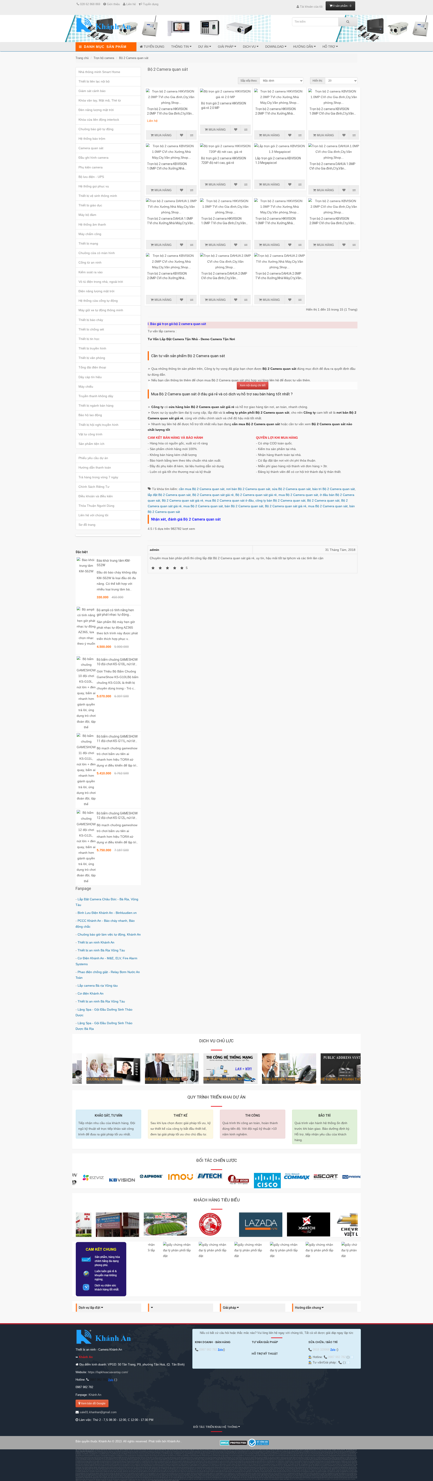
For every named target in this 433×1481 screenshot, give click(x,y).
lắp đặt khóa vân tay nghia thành (83, 1465)
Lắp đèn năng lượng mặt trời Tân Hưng (173, 1457)
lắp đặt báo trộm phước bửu (237, 1464)
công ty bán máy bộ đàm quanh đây (279, 1470)
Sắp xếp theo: (248, 80)
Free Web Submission (275, 1479)
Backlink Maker (345, 1479)
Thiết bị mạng (88, 243)
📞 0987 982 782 (206, 1349)
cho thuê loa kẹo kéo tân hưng (325, 1451)
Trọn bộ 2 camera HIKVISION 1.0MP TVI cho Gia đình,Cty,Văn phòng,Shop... (223, 223)
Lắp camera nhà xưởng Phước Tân (263, 1457)
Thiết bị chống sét (91, 329)
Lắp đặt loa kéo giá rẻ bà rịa (310, 1457)
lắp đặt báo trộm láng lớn (226, 1464)
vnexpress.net (144, 1480)
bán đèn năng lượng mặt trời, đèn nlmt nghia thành (193, 1468)
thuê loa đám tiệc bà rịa (343, 1452)
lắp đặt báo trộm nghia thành (89, 1464)
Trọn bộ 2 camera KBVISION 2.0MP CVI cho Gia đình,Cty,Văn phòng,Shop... (331, 223)
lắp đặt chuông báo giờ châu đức (105, 1475)
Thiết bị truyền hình (92, 348)
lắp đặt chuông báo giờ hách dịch (155, 1475)
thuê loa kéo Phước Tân (134, 1452)
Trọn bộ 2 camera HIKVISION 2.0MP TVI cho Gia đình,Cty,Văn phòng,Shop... (169, 113)
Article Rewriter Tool (328, 1479)
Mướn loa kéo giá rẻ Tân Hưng (319, 1455)
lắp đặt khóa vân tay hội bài (209, 1465)
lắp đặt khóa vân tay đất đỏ (176, 1465)
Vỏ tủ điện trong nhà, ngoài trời (100, 281)
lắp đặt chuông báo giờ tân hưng (180, 1475)
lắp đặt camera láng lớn (242, 1463)
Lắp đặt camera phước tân (98, 1457)
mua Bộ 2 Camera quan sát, (299, 495)
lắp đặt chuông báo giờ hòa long (217, 1475)
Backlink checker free (294, 1479)
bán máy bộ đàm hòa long (131, 1470)
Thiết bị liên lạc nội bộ (94, 81)
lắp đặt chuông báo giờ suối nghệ (302, 1475)
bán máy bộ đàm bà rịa (310, 1469)
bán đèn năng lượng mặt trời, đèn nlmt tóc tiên (123, 1469)
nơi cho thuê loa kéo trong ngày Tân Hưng (255, 1452)
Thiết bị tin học (88, 339)
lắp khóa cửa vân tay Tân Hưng (124, 1458)
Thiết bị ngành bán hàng (95, 405)
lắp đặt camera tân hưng (140, 1463)
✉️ (352, 1357)
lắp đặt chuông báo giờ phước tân (168, 1475)
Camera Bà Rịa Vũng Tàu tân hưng (211, 1458)
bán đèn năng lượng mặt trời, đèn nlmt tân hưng (247, 1468)
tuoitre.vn (139, 1480)
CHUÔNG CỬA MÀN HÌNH (90, 1079)
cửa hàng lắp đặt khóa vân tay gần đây (291, 1465)
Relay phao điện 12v (288, 1451)
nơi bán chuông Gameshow (174, 1451)
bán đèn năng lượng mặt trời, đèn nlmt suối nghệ (141, 1469)
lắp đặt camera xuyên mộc (262, 1463)
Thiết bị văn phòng (91, 358)
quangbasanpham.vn (124, 1480)
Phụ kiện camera (90, 167)
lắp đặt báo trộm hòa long (149, 1464)
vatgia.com (78, 1480)
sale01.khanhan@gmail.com (98, 1412)
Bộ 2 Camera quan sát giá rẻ (213, 495)
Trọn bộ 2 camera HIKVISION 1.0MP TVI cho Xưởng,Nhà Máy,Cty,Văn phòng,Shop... (275, 223)
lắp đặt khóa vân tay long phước (165, 1465)
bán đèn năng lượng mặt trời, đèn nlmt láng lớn (159, 1469)
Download (275, 46)
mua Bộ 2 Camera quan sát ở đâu (229, 500)
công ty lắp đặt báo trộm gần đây (281, 1464)
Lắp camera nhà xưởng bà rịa (275, 1457)
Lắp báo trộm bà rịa (162, 1457)
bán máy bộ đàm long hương (121, 1470)
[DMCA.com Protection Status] (233, 1442)
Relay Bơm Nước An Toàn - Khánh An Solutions (250, 1451)
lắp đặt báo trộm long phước (160, 1464)
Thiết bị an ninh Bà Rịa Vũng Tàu (101, 950)
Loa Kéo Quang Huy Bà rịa (90, 1452)
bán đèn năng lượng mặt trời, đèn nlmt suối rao (213, 1469)
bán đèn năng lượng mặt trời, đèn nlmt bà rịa (122, 1468)
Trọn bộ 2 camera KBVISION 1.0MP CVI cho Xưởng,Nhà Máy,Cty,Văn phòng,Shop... (167, 168)
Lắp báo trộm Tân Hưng (145, 1457)
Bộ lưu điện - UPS (91, 177)
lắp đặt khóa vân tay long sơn (129, 1465)
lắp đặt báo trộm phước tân (110, 1464)
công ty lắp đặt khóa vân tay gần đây (305, 1465)
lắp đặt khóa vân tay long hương (141, 1465)
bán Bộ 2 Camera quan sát (244, 506)
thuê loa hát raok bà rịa (207, 1452)
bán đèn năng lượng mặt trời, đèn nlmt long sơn (265, 1468)
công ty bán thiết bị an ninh (305, 1470)
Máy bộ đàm (87, 215)
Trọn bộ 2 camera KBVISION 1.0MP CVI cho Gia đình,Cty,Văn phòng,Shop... (331, 113)
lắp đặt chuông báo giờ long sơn (192, 1475)
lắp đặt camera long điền (197, 1463)
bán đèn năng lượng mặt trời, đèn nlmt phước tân (229, 1468)
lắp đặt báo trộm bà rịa (331, 1463)
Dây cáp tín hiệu (90, 377)
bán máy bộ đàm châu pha (340, 1469)
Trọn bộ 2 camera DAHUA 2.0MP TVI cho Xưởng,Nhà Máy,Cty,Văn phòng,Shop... (278, 278)
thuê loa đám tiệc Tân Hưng (323, 1452)
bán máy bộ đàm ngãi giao (330, 1469)
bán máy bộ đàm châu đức (320, 1469)
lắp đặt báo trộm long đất (188, 1464)
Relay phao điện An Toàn (272, 1451)
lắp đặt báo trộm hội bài (198, 1464)
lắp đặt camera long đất (206, 1463)
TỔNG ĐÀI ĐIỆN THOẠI (264, 1079)
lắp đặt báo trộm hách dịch (100, 1464)
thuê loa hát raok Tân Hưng (186, 1452)
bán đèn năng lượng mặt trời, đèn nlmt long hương (283, 1468)
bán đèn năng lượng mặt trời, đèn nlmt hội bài (107, 1469)
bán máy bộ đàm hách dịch (80, 1470)
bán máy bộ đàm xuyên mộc (231, 1470)
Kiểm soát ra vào (90, 272)
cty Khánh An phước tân (331, 1470)
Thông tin (180, 46)
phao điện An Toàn (281, 1451)
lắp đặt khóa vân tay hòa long (153, 1465)
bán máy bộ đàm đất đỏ (152, 1470)
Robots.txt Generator (351, 1479)
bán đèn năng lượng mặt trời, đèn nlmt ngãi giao (157, 1468)
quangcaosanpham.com (133, 1480)
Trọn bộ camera (104, 58)
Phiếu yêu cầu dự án (93, 458)
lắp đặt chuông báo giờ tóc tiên (289, 1475)
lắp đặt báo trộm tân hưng (119, 1464)
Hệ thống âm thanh (92, 224)
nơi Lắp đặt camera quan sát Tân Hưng (323, 1457)
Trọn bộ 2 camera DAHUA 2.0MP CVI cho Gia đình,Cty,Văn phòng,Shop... (224, 278)
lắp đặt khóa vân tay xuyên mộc (266, 1465)
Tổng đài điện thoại (92, 367)
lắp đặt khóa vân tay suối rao (278, 1465)
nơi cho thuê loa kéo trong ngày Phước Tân (271, 1452)
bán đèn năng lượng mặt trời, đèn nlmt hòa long (301, 1468)
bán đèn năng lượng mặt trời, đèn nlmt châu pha (175, 1468)
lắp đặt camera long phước (179, 1463)
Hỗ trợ (329, 46)
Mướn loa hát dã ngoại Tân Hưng (152, 1452)
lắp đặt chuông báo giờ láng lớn (314, 1475)
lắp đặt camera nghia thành (111, 1463)
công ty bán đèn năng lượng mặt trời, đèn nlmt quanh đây (273, 1469)
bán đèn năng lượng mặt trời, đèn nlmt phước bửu (177, 1469)
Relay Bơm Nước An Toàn (263, 1451)
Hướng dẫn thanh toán (94, 467)
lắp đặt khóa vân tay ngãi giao (342, 1464)
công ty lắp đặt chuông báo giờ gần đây (100, 1476)
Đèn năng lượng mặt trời (96, 110)
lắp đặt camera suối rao (271, 1463)
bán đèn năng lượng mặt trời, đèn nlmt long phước (319, 1468)
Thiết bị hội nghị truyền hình (98, 425)
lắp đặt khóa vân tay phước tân (107, 1465)
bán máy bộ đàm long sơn (111, 1470)
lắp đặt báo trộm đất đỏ (170, 1464)
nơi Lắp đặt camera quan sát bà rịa (221, 1459)
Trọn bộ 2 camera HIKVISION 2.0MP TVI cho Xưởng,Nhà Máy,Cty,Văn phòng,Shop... (275, 113)
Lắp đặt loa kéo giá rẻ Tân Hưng (286, 1457)
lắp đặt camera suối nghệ (233, 1463)
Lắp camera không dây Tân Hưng (214, 1457)
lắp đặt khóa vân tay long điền (187, 1465)
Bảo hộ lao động (90, 415)
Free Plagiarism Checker (320, 1479)
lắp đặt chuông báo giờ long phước (230, 1475)
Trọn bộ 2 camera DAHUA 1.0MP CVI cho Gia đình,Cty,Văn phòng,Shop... (332, 168)
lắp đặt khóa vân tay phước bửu (254, 1465)
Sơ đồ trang (86, 524)
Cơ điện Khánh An (91, 993)
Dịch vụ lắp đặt (90, 1307)
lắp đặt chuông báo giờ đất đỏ (242, 1475)
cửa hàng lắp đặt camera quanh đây (320, 1463)
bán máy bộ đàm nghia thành (351, 1469)
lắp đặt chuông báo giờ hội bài (278, 1475)
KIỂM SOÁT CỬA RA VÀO (148, 1079)
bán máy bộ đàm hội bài (181, 1470)
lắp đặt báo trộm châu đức (340, 1463)
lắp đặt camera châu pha (101, 1463)
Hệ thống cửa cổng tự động (98, 300)
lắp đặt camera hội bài (215, 1463)
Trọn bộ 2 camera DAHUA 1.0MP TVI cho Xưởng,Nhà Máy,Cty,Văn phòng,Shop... (170, 223)
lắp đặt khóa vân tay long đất (198, 1465)
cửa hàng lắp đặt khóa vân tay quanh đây (334, 1465)
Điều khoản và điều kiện (95, 496)
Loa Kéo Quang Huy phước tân (104, 1453)
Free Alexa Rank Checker (336, 1479)
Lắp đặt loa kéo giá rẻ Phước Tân (299, 1457)
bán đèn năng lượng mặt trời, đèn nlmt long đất (89, 1469)
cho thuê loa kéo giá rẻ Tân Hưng (217, 1452)
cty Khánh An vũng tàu (322, 1470)
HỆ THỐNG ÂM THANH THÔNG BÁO (332, 1079)
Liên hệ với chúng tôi (93, 515)
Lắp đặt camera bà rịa (79, 1457)
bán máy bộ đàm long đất (171, 1470)
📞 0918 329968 (319, 1349)
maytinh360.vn (98, 1480)
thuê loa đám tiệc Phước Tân (334, 1452)
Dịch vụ (250, 46)
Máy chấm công (89, 234)
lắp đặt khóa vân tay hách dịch (95, 1465)
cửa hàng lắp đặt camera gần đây (282, 1463)
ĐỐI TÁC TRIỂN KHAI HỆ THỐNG (215, 1427)
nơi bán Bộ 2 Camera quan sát (248, 489)
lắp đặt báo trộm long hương (140, 1464)
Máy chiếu (85, 386)
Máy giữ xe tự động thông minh (100, 310)
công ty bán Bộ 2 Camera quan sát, (281, 500)
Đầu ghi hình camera (93, 157)
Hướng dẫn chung (308, 1307)
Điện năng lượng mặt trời (96, 291)
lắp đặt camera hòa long (169, 1463)
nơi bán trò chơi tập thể (201, 1451)
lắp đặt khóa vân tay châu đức (330, 1464)
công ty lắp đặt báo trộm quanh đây (294, 1464)
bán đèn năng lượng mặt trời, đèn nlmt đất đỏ (337, 1468)
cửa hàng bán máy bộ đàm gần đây (252, 1470)
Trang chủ (82, 58)
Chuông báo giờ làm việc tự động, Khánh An (109, 934)
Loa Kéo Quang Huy (305, 1451)
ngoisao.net (149, 1480)
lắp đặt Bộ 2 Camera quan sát (169, 495)
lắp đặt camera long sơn (149, 1463)
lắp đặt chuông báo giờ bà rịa (348, 1465)
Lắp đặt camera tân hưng (88, 1457)
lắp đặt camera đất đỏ (188, 1463)
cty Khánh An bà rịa (314, 1470)
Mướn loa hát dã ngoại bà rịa (176, 1452)
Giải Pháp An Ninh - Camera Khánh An (89, 1471)
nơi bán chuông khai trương (192, 1451)
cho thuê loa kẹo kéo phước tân (337, 1451)
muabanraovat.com (91, 1480)
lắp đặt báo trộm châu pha (104, 1473)
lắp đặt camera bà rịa (100, 1471)
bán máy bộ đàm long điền (161, 1470)
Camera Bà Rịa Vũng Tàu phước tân (198, 1458)
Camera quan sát (90, 148)
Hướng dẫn (303, 46)
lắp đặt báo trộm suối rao (257, 1464)
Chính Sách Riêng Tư (93, 486)
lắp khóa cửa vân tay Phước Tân (136, 1458)
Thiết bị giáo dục (90, 205)
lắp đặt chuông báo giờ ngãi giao (117, 1475)
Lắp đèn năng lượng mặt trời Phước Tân (188, 1457)
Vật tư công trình (90, 434)
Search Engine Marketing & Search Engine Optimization (162, 1480)
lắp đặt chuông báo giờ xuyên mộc (339, 1475)
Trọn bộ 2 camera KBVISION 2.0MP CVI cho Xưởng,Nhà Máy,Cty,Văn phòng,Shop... (167, 278)
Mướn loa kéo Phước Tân (108, 1452)
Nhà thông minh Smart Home (99, 72)
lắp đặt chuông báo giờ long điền (254, 1475)
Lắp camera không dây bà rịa (238, 1457)
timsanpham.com (117, 1480)
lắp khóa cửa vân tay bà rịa (147, 1458)
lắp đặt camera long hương (159, 1463)
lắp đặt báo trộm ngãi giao (350, 1463)
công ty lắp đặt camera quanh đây (307, 1463)
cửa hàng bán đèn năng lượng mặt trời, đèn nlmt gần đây (232, 1469)
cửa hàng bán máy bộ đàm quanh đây (293, 1470)
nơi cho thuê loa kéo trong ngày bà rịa (286, 1452)
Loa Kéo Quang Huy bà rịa (93, 1453)
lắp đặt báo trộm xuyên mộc (247, 1464)
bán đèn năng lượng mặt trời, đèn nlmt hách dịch (211, 1468)
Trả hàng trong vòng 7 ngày (98, 477)
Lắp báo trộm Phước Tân (154, 1457)
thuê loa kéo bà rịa (142, 1452)
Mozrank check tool (311, 1479)
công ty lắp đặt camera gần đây (294, 1463)
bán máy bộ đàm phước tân (91, 1470)
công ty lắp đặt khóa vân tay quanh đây (319, 1465)
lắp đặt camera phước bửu (252, 1463)
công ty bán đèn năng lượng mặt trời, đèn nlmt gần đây (253, 1469)
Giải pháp (226, 46)
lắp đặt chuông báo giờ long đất (266, 1475)
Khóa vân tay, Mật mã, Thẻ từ (99, 100)
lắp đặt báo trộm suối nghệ (217, 1464)
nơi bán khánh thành (183, 1451)
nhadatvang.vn (104, 1480)
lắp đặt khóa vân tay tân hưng (118, 1465)
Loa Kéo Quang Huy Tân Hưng (349, 1451)
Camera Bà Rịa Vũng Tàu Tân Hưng (109, 1457)
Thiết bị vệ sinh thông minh (97, 196)
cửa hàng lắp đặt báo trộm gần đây (268, 1464)
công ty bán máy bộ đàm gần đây (266, 1470)
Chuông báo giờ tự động (95, 129)
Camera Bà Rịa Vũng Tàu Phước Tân (122, 1457)
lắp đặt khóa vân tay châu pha (97, 1474)
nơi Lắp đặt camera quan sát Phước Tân (337, 1457)
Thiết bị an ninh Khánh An (96, 942)
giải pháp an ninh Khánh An (349, 1470)
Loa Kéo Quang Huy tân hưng (115, 1453)
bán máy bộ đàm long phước (142, 1470)
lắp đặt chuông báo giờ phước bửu (326, 1475)
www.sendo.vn (85, 1480)
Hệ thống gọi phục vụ (93, 186)
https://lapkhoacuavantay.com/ (108, 1372)
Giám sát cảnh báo (92, 91)
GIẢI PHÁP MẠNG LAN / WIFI (209, 1079)
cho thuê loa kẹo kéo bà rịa (315, 1451)
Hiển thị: (318, 80)
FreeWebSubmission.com (303, 1479)
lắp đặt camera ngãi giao (92, 1463)
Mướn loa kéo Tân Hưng (99, 1452)
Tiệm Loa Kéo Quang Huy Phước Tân (331, 1455)
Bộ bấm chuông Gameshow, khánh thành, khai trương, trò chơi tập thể (106, 1451)
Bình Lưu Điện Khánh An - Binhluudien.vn (107, 913)
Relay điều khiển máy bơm (297, 1451)
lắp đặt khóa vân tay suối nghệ (231, 1465)
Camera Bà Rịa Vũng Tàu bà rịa (186, 1458)
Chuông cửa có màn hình (96, 253)
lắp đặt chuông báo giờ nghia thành (142, 1475)
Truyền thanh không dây (95, 396)
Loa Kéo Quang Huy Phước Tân (178, 1453)
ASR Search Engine (175, 1480)
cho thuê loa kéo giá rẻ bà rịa (242, 1452)
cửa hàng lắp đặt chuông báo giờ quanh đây (106, 1468)
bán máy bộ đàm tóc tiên (190, 1470)
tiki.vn (81, 1480)
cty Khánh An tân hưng (340, 1470)
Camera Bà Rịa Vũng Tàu (352, 1455)
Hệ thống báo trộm (91, 138)
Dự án (203, 46)
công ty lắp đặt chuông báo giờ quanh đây (89, 1468)
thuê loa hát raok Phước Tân (197, 1452)
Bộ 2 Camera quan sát (133, 58)
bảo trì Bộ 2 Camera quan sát (333, 489)
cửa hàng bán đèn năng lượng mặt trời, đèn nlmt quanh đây (295, 1469)
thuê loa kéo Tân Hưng (125, 1452)
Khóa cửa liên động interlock (98, 119)
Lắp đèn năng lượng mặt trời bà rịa (201, 1457)
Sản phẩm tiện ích (91, 444)
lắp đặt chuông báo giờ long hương (205, 1475)
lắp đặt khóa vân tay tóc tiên (220, 1465)
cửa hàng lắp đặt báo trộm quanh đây (307, 1464)
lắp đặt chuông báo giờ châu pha (129, 1475)
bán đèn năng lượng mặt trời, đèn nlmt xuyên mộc (195, 1469)
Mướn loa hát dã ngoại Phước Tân (164, 1452)
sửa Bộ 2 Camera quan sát (291, 489)
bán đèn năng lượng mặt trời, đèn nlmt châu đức (139, 1468)
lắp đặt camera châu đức (82, 1463)
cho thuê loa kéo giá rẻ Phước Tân (230, 1452)
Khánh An (95, 1394)
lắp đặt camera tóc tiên (224, 1463)
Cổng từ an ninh (89, 262)
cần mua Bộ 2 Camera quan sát (201, 489)
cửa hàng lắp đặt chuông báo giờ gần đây (84, 1476)
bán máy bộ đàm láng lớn (210, 1470)
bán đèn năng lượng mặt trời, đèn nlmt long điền (97, 1477)
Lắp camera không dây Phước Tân (227, 1457)
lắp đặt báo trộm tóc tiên (207, 1464)
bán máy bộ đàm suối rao (241, 1470)
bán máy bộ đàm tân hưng (101, 1470)
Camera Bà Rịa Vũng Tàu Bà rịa (134, 1457)
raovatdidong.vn (110, 1480)
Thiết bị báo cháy (90, 320)
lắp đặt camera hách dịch (121, 1463)
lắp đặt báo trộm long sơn (129, 1464)
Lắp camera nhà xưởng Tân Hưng (250, 1457)
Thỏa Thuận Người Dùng (96, 505)
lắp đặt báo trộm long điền (179, 1464)
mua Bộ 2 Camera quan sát (203, 506)
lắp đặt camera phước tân (131, 1463)
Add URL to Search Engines (285, 1479)
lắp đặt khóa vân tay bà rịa (320, 1464)
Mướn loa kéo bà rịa (117, 1452)
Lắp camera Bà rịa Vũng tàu (98, 985)
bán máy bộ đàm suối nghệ (200, 1470)
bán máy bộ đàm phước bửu (220, 1470)
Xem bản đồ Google (93, 1403)
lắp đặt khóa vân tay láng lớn (242, 1465)
